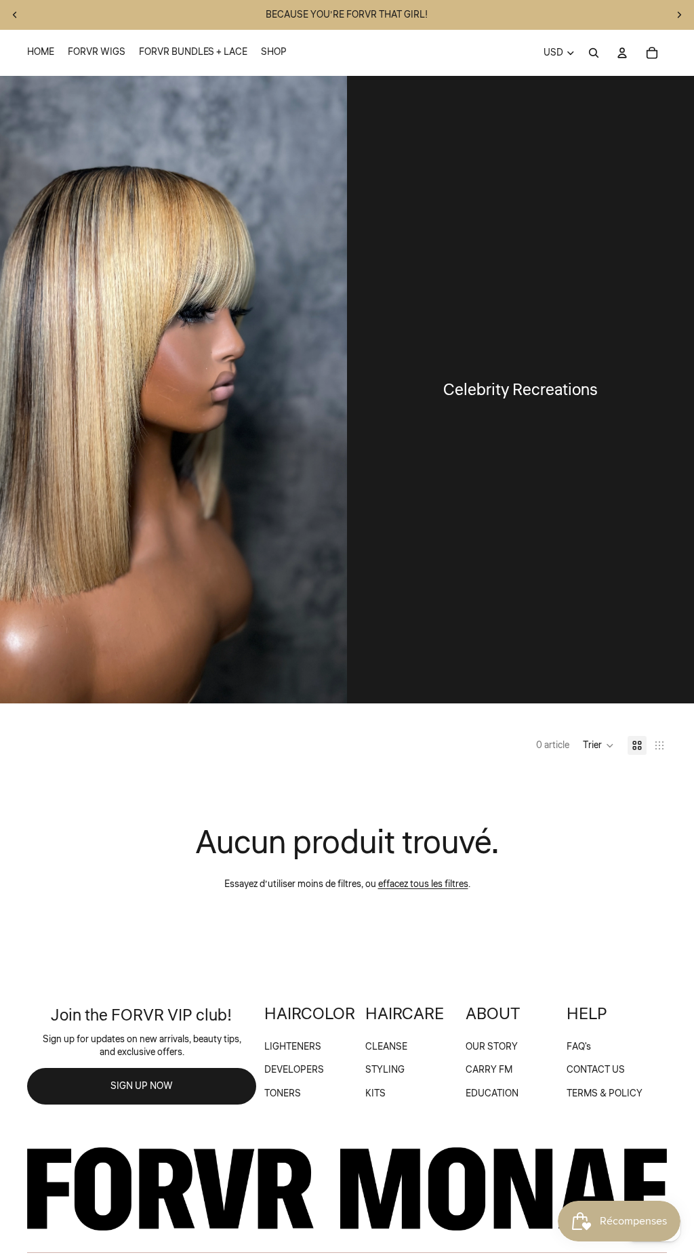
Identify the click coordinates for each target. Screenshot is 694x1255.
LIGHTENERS (292, 1047)
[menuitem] (40, 53)
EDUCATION (492, 1093)
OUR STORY (492, 1047)
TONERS (282, 1093)
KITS (375, 1093)
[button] (598, 745)
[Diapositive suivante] (679, 15)
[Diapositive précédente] (15, 15)
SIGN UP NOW (141, 1086)
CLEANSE (386, 1047)
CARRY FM (489, 1070)
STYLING (385, 1070)
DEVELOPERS (294, 1070)
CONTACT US (596, 1070)
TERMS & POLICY (604, 1093)
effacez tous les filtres (423, 884)
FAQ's (579, 1047)
